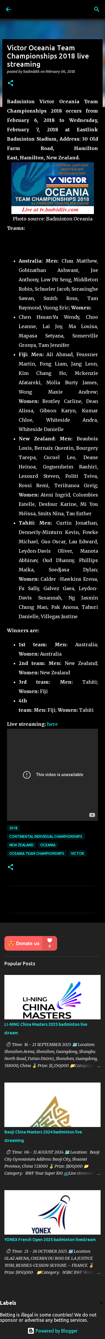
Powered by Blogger (56, 1330)
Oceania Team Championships (36, 853)
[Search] (96, 9)
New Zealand (21, 845)
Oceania (47, 845)
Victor (77, 853)
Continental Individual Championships (45, 836)
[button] (10, 83)
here (52, 724)
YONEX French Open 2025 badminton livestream (50, 1239)
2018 (13, 828)
